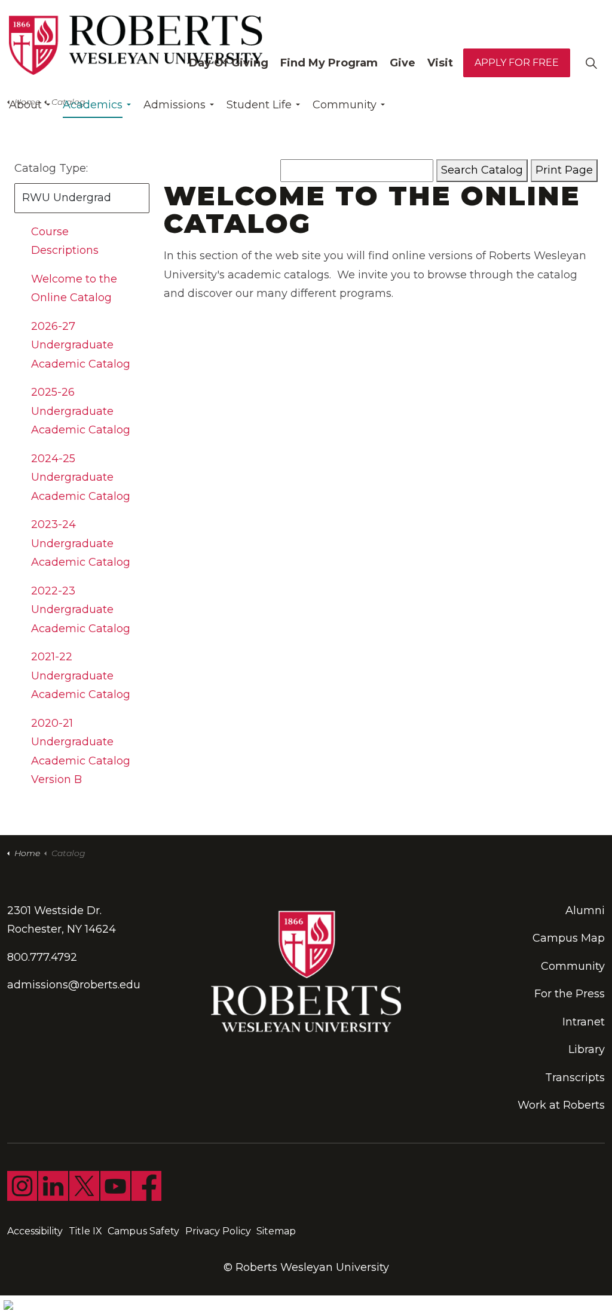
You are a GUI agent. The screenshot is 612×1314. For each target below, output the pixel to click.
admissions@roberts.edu (73, 984)
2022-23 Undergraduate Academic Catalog (80, 609)
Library (586, 1049)
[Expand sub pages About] (48, 105)
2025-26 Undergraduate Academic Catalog (80, 411)
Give (402, 62)
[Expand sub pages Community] (382, 105)
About (25, 104)
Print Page (564, 170)
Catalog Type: (51, 168)
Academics (93, 104)
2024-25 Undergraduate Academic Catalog (80, 477)
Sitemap (276, 1231)
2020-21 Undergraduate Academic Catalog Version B (80, 752)
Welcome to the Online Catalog (74, 288)
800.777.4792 (42, 957)
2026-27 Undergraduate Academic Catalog (80, 345)
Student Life (259, 104)
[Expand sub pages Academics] (128, 105)
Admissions (174, 104)
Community (345, 104)
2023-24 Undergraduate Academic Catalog (80, 543)
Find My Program (329, 62)
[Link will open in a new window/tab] (22, 1186)
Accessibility (35, 1231)
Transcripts (575, 1077)
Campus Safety (143, 1231)
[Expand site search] (591, 63)
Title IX (85, 1231)
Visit (440, 62)
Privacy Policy (218, 1231)
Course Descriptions (65, 241)
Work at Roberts (561, 1105)
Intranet (583, 1021)
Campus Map (569, 938)
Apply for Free (517, 62)
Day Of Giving (228, 62)
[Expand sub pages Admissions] (212, 105)
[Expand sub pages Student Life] (298, 105)
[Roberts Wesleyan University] (135, 45)
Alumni (585, 910)
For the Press (569, 993)
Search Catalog (482, 170)
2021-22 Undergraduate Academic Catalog (80, 675)
